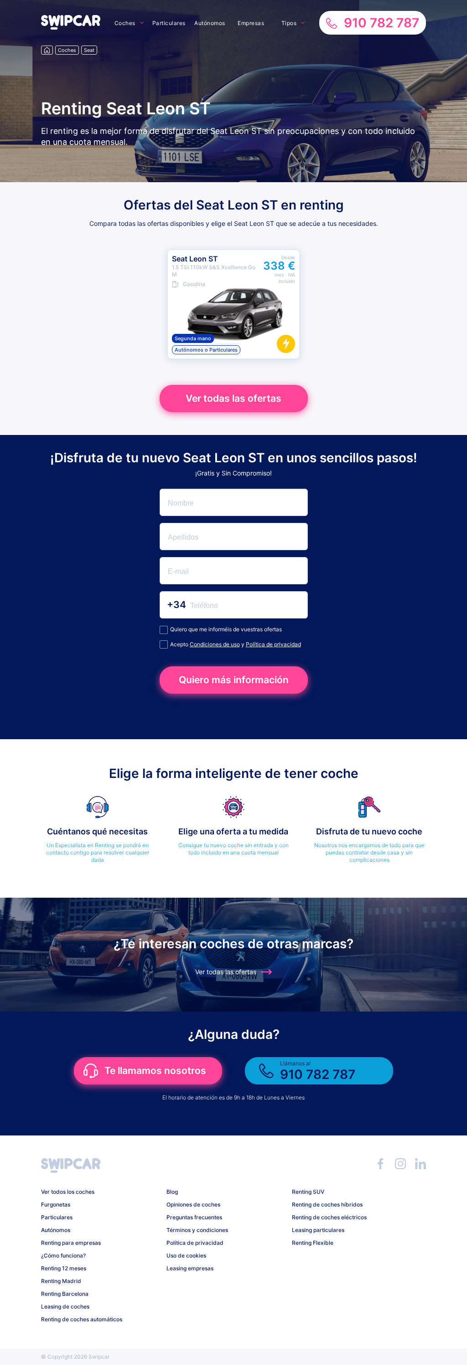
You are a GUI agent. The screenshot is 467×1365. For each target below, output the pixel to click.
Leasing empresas (189, 1268)
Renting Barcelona (64, 1293)
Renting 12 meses (63, 1268)
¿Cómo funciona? (63, 1255)
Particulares (169, 23)
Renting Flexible (312, 1242)
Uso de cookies (186, 1255)
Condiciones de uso (215, 644)
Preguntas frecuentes (194, 1217)
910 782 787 (381, 23)
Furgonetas (55, 1204)
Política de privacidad (273, 644)
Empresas (251, 23)
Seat (89, 50)
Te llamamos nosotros (155, 1070)
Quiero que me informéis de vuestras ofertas (226, 629)
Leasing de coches (65, 1306)
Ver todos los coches (67, 1191)
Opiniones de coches (193, 1204)
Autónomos (209, 23)
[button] (70, 27)
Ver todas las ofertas (233, 398)
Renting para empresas (71, 1242)
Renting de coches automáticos (81, 1319)
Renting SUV (308, 1191)
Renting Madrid (61, 1281)
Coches (124, 23)
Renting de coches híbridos (327, 1204)
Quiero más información (234, 679)
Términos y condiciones (197, 1230)
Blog (172, 1191)
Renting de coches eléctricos (329, 1217)
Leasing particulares (318, 1230)
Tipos (289, 23)
